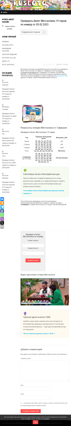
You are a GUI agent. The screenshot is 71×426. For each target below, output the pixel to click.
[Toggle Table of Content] (43, 32)
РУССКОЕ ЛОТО (7, 45)
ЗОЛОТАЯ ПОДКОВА (9, 54)
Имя (22, 385)
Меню (5, 12)
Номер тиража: (33, 240)
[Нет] (69, 420)
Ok (35, 422)
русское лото (61, 76)
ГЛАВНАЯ (5, 42)
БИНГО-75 (5, 61)
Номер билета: (33, 248)
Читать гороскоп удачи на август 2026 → (39, 333)
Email (22, 394)
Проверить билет (33, 260)
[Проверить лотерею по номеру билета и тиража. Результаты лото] (35, 5)
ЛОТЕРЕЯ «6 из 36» (9, 58)
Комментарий (26, 358)
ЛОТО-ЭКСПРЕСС (8, 64)
